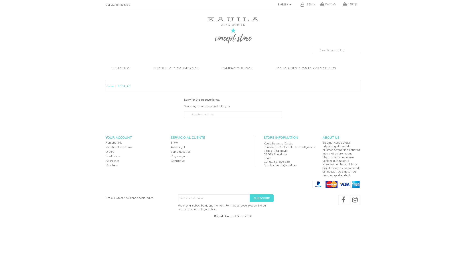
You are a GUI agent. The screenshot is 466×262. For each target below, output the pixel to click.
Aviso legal (178, 147)
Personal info (114, 142)
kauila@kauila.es (286, 165)
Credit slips (113, 156)
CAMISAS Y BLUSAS (237, 68)
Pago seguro (179, 156)
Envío (174, 142)
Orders (110, 151)
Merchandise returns (119, 147)
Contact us (178, 160)
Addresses (113, 160)
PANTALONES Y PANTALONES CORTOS (305, 68)
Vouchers (112, 165)
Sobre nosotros (181, 151)
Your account (119, 137)
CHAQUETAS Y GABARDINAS (176, 68)
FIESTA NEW (121, 68)
